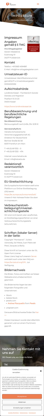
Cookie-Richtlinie (13, 413)
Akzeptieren (22, 396)
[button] (41, 371)
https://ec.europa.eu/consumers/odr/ (20, 194)
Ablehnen (22, 402)
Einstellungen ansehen (22, 408)
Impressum (32, 413)
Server (34, 256)
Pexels (32, 303)
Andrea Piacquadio (16, 303)
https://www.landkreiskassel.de (17, 106)
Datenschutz (24, 413)
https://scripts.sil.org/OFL (15, 262)
